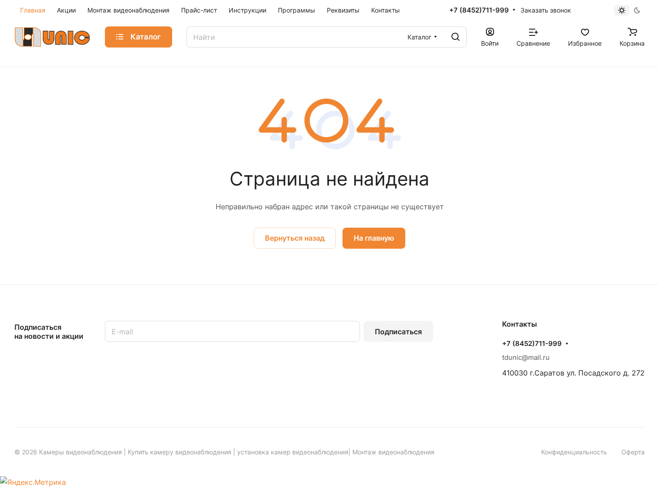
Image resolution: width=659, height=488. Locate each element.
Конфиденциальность (574, 452)
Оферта (633, 452)
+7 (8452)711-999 (479, 10)
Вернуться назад (295, 237)
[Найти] (455, 37)
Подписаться (398, 331)
